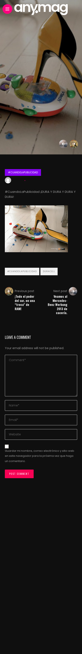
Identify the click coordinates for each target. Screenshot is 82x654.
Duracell (49, 271)
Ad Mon (18, 180)
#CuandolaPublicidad (23, 172)
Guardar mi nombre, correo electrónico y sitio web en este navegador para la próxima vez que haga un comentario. (39, 456)
